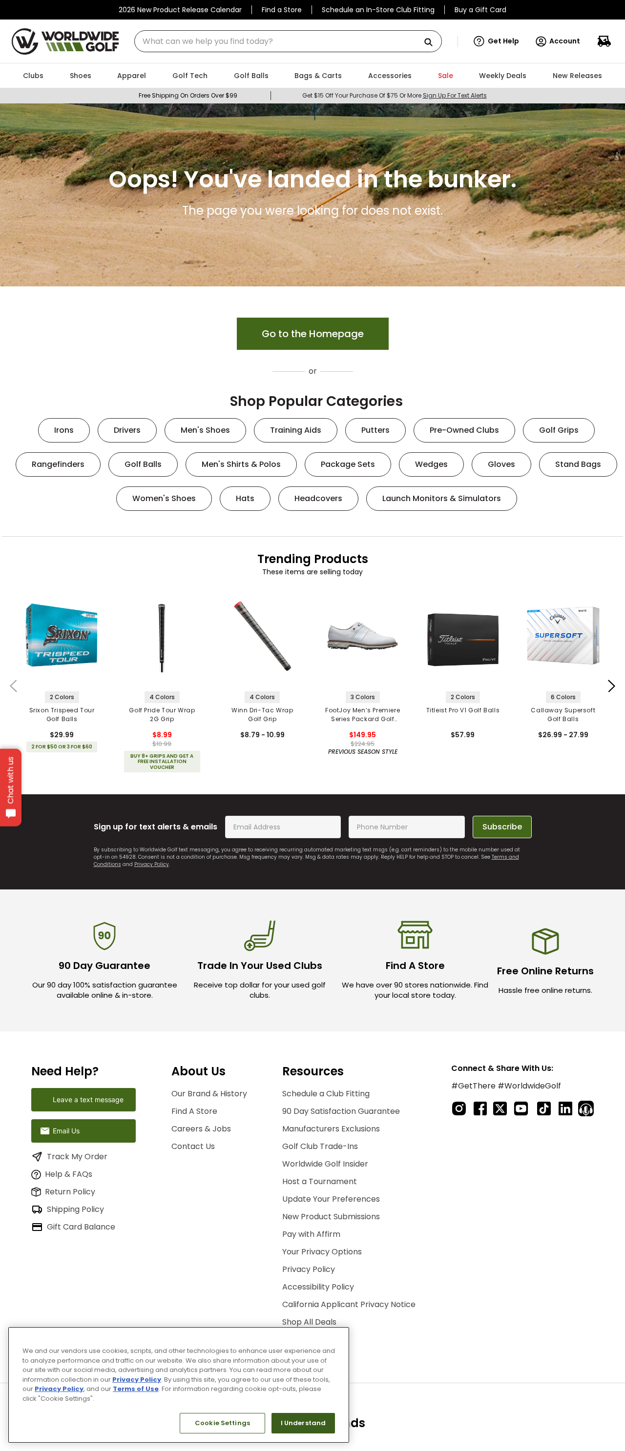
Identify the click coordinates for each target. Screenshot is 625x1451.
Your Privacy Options (322, 1251)
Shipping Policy (75, 1209)
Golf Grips (559, 430)
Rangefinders (58, 464)
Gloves (501, 464)
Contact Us (193, 1146)
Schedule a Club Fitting (326, 1093)
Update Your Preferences (331, 1199)
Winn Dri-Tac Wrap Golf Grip (262, 714)
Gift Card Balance (81, 1226)
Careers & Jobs (201, 1128)
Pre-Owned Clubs (464, 430)
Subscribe (502, 826)
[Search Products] (432, 43)
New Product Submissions (331, 1216)
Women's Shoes (164, 498)
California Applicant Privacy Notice (349, 1304)
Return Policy (70, 1191)
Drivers (127, 430)
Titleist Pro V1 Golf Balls (463, 710)
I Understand (303, 1423)
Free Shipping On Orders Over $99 (188, 95)
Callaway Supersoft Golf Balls (563, 714)
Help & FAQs (68, 1174)
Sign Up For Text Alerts (455, 95)
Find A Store (194, 1111)
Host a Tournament (319, 1181)
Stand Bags (578, 464)
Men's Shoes (205, 430)
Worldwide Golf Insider (325, 1163)
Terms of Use (136, 1388)
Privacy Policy (151, 864)
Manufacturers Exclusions (331, 1128)
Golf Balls (143, 464)
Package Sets (348, 464)
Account (564, 41)
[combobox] (288, 41)
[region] (179, 1385)
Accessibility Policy (318, 1286)
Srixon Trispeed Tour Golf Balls (62, 714)
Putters (375, 430)
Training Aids (295, 430)
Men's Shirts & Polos (241, 464)
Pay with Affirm (311, 1234)
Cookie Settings (222, 1423)
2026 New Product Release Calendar (180, 9)
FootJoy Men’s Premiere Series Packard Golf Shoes (362, 715)
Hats (245, 498)
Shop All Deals (309, 1322)
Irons (64, 430)
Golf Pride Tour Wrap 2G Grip (162, 714)
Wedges (431, 464)
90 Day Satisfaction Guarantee (341, 1111)
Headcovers (318, 498)
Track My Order (77, 1156)
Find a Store (282, 9)
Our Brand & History (209, 1093)
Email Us (66, 1131)
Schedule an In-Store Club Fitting (378, 9)
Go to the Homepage (313, 334)
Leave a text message (88, 1099)
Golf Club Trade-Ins (320, 1146)
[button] (496, 41)
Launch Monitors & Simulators (441, 498)
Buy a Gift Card (480, 9)
